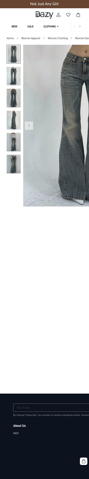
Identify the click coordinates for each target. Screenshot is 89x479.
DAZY (16, 433)
